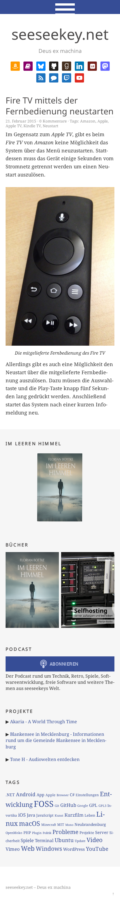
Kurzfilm (73, 815)
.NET (10, 794)
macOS (29, 823)
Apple (102, 121)
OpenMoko (14, 833)
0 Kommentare (53, 121)
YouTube (97, 848)
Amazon (87, 121)
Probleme (65, 832)
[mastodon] (105, 65)
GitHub (68, 805)
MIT (60, 824)
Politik (47, 833)
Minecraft (48, 825)
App (40, 794)
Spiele (27, 840)
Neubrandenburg (90, 824)
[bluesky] (40, 65)
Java (31, 815)
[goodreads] (66, 65)
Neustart (50, 125)
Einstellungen (87, 795)
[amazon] (15, 65)
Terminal (44, 840)
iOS (22, 815)
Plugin (37, 833)
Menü (60, 7)
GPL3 (102, 805)
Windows (49, 848)
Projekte (87, 832)
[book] (28, 65)
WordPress (74, 849)
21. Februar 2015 (21, 121)
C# (72, 794)
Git (57, 805)
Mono (69, 825)
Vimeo (13, 849)
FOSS (44, 803)
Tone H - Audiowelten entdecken (45, 759)
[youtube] (79, 77)
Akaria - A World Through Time (43, 721)
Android (25, 794)
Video (94, 840)
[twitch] (66, 77)
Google (82, 805)
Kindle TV (32, 125)
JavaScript (45, 815)
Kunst (59, 815)
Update (80, 841)
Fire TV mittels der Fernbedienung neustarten (60, 106)
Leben (90, 815)
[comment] (53, 77)
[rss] (40, 77)
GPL (93, 805)
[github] (53, 65)
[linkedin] (79, 65)
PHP (27, 832)
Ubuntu (64, 840)
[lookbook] (92, 65)
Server (101, 832)
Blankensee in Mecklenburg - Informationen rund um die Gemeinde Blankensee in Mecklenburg (56, 740)
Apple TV (13, 125)
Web (28, 848)
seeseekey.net (60, 34)
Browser (63, 795)
